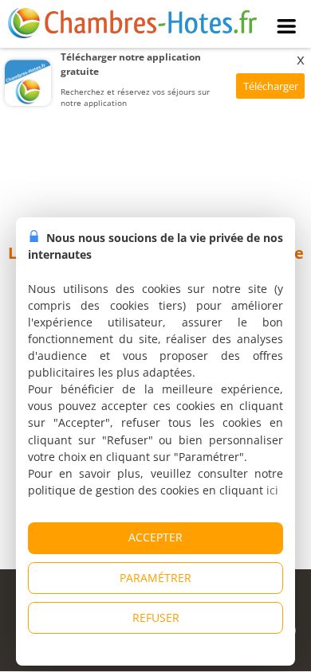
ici (272, 490)
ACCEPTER (155, 537)
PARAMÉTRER (155, 577)
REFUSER (155, 617)
